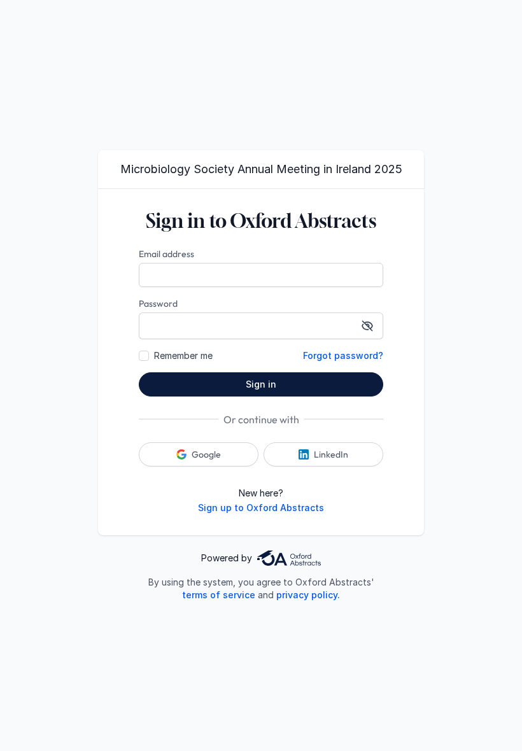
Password (158, 303)
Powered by (226, 557)
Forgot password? (343, 355)
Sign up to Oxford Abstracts (261, 507)
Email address (166, 254)
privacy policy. (308, 594)
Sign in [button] (261, 384)
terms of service (218, 594)
